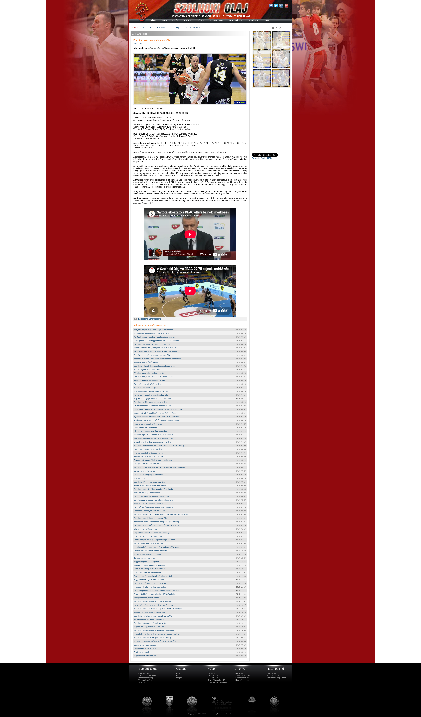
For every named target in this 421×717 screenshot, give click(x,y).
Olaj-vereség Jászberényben (145, 427)
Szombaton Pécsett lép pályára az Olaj (149, 482)
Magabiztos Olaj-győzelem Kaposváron (149, 612)
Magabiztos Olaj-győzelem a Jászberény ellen (152, 399)
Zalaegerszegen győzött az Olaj (146, 598)
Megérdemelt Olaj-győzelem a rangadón (150, 485)
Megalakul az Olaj (145, 678)
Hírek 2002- (240, 673)
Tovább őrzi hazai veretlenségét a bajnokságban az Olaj (156, 420)
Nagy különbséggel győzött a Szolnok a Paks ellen (154, 605)
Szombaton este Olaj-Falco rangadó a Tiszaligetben (154, 630)
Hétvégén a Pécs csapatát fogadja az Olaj (150, 583)
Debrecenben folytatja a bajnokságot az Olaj (151, 496)
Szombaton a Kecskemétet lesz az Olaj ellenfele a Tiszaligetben (159, 467)
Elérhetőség (271, 673)
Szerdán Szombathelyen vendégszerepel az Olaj (153, 438)
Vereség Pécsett (140, 478)
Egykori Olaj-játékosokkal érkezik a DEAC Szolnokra (155, 594)
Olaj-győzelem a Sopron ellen (145, 529)
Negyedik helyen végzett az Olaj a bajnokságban (153, 330)
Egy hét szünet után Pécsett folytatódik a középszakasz (156, 417)
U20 (178, 673)
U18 (178, 675)
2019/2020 (212, 673)
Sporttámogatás (273, 675)
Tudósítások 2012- (243, 675)
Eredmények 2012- (243, 678)
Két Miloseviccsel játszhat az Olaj (147, 554)
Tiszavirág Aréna (145, 680)
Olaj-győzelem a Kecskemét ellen (147, 464)
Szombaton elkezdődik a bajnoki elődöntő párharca (154, 366)
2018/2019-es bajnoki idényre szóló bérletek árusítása (155, 641)
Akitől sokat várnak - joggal (144, 652)
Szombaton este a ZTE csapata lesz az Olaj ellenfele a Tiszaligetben (161, 514)
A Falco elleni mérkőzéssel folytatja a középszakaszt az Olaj (158, 409)
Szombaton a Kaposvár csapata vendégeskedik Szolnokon (157, 525)
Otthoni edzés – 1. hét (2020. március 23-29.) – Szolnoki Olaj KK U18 (171, 28)
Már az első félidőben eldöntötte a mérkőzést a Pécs (155, 413)
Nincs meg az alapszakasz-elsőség (148, 449)
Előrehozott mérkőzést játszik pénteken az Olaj (153, 576)
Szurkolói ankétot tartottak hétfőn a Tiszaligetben (153, 507)
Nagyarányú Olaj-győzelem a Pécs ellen (150, 580)
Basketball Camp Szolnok (277, 678)
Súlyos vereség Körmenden (145, 471)
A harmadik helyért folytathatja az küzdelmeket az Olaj (155, 348)
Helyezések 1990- (242, 680)
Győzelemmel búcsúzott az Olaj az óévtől (150, 551)
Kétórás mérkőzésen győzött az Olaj (148, 456)
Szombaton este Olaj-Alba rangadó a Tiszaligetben (154, 489)
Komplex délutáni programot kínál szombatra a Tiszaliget (156, 547)
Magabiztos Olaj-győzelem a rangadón (149, 565)
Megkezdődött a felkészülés (145, 656)
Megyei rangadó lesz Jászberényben (148, 453)
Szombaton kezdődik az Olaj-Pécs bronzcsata (152, 344)
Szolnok (141, 682)
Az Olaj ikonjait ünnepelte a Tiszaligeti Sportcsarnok (154, 337)
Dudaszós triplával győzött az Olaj (147, 384)
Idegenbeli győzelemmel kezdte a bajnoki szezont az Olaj (156, 634)
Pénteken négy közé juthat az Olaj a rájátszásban (153, 377)
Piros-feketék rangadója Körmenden (148, 475)
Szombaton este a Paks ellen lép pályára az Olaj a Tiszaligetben (159, 609)
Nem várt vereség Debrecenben (147, 493)
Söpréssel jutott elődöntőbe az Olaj (147, 370)
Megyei (179, 678)
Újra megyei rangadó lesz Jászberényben (150, 431)
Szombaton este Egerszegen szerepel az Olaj (152, 601)
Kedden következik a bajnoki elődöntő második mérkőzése (157, 359)
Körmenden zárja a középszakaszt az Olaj (151, 395)
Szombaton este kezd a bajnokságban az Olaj (152, 638)
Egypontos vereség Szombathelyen (148, 536)
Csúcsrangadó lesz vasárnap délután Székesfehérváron (156, 591)
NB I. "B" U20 (213, 678)
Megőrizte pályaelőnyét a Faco (146, 362)
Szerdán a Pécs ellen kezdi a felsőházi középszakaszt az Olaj (159, 446)
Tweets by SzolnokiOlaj (262, 158)
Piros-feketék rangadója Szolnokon (148, 424)
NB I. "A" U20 (213, 675)
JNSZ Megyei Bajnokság (217, 682)
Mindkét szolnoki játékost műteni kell (148, 504)
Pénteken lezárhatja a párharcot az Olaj (149, 373)
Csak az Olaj (143, 673)
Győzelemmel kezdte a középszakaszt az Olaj (152, 442)
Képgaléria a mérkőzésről (149, 319)
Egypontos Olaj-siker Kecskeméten (148, 572)
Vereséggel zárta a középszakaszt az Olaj (151, 391)
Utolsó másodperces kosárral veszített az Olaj (152, 406)
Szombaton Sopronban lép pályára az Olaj (150, 623)
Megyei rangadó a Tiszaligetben (146, 562)
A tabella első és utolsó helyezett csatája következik (154, 460)
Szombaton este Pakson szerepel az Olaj (150, 518)
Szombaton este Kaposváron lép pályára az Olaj (153, 616)
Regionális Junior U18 (216, 680)
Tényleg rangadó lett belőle (144, 558)
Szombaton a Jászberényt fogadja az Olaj (150, 402)
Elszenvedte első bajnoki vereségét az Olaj (151, 619)
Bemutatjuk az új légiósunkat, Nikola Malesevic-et (153, 500)
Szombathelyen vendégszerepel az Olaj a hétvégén (154, 540)
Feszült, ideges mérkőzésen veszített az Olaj (152, 355)
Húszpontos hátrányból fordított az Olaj (149, 511)
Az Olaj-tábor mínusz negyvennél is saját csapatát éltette (156, 341)
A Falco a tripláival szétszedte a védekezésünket (153, 435)
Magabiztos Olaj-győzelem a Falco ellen (150, 627)
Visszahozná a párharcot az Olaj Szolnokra (151, 333)
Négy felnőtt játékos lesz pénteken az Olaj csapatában (155, 351)
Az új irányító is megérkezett (145, 648)
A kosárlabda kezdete (147, 675)
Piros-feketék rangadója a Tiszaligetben (149, 569)
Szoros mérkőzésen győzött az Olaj (148, 543)
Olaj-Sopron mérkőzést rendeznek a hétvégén (152, 533)
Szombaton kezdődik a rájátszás (147, 388)
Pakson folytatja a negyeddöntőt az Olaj (149, 380)
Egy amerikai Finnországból (145, 645)
